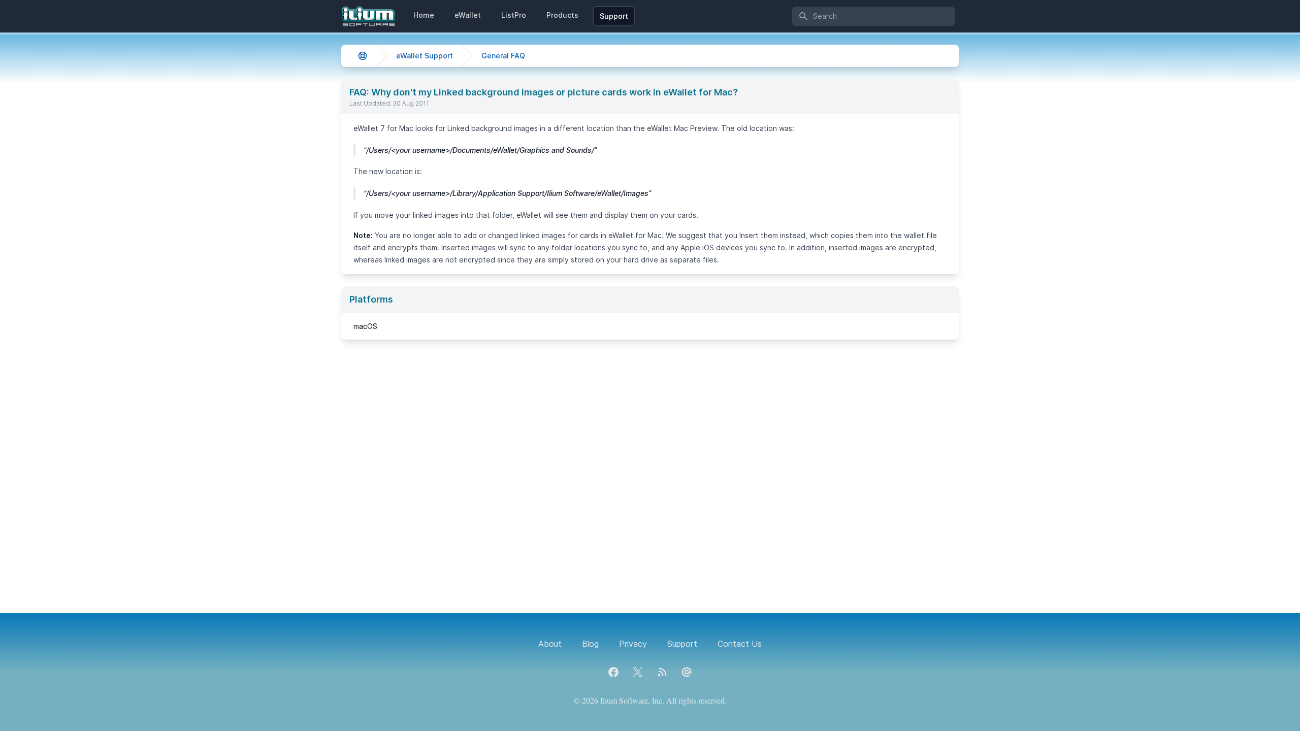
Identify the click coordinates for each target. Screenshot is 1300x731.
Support (614, 16)
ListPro (513, 15)
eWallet (467, 15)
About (550, 644)
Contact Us (740, 644)
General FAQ (503, 55)
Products (562, 15)
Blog (590, 644)
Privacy (633, 644)
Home (423, 15)
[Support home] (363, 56)
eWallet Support (424, 55)
